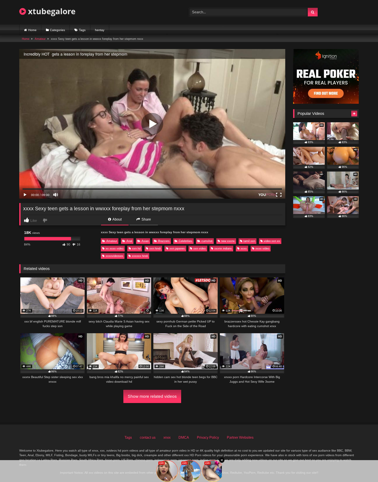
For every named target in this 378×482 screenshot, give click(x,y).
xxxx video (262, 248)
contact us (148, 437)
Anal (129, 241)
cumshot (206, 241)
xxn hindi (155, 248)
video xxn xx (272, 241)
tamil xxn (249, 241)
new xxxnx (228, 241)
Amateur (40, 38)
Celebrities (185, 241)
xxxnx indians (223, 248)
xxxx (244, 248)
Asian (145, 241)
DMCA (183, 437)
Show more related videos (152, 396)
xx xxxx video (114, 248)
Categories (57, 30)
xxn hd (136, 248)
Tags (82, 30)
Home (32, 30)
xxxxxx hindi (140, 256)
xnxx (167, 437)
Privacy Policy (208, 437)
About (117, 219)
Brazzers (164, 241)
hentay (99, 30)
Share (146, 219)
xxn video (199, 248)
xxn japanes (177, 248)
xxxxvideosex (114, 256)
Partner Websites (240, 437)
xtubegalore (50, 11)
